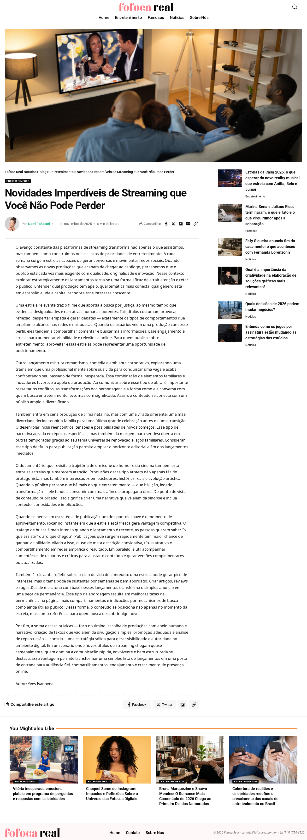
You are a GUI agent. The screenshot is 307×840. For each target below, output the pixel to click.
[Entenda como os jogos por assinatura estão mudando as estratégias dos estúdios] (230, 333)
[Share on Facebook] (166, 224)
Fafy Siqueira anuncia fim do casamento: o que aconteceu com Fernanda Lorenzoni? (270, 246)
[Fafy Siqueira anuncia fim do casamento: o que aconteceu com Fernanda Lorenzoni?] (230, 247)
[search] (294, 7)
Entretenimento (17, 181)
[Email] (188, 224)
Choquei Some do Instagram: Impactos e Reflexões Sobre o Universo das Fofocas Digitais (112, 793)
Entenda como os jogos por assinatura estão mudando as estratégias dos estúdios (270, 332)
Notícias (250, 259)
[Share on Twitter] (173, 224)
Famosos (251, 230)
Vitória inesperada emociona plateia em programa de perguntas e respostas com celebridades (43, 793)
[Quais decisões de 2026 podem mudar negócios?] (230, 310)
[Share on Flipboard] (180, 224)
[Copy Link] (195, 224)
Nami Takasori (39, 224)
